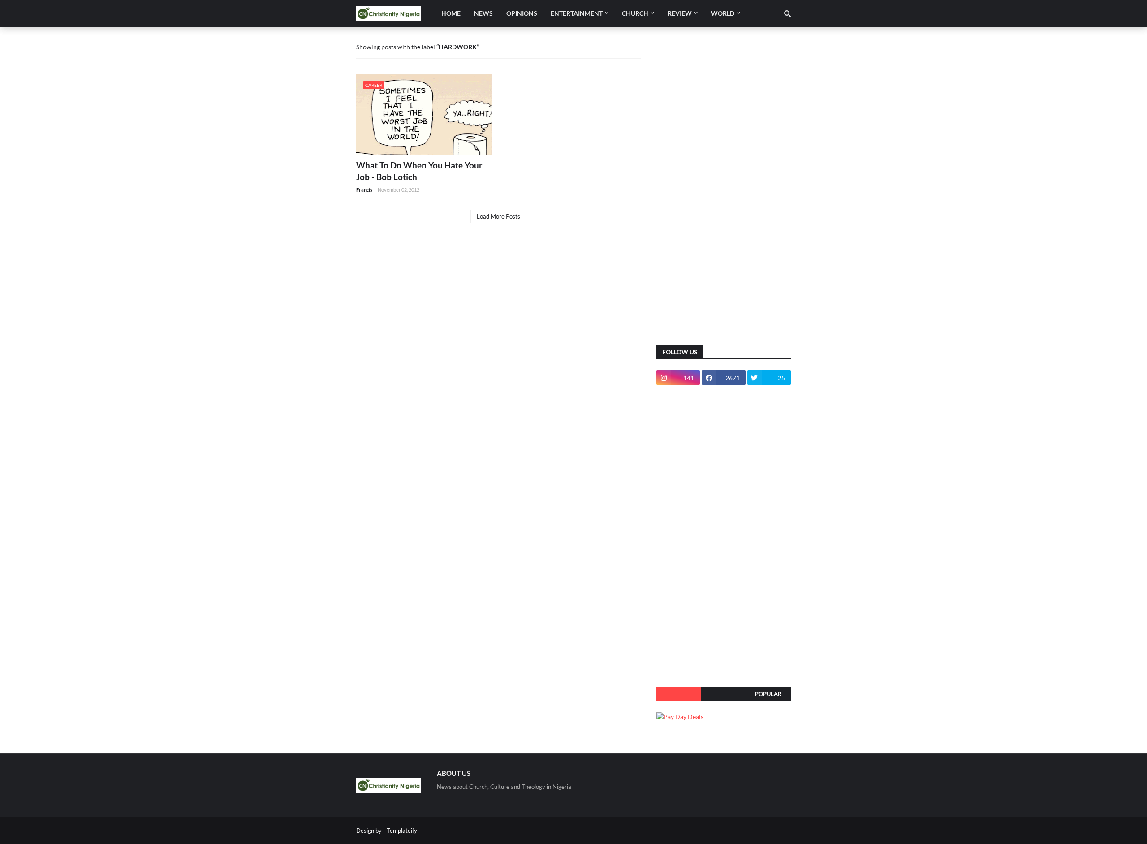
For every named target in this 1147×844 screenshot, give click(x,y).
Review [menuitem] (680, 13)
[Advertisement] (723, 192)
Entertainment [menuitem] (577, 13)
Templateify (402, 830)
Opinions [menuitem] (521, 13)
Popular (768, 694)
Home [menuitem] (451, 13)
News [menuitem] (483, 13)
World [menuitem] (722, 13)
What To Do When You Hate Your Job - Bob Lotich (419, 171)
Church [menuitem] (635, 13)
